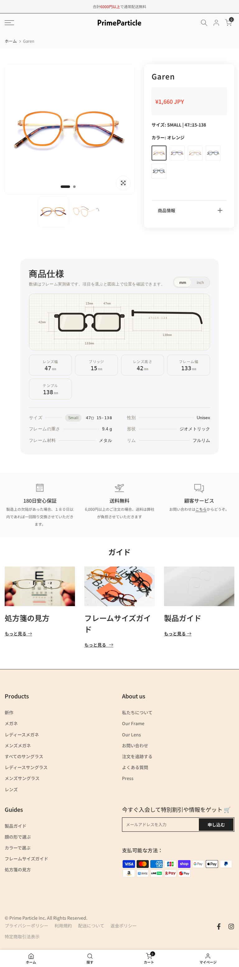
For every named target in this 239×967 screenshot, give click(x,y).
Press (128, 778)
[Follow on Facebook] (219, 926)
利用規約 (63, 925)
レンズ (11, 789)
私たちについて (137, 712)
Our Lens (131, 734)
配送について (91, 925)
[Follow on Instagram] (231, 926)
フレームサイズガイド (26, 858)
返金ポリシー (123, 925)
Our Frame (133, 723)
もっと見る (15, 633)
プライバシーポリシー (26, 925)
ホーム (11, 41)
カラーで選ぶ (17, 848)
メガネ (11, 723)
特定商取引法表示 (22, 936)
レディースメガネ (22, 734)
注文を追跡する (137, 756)
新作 (9, 712)
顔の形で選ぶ (18, 837)
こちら (201, 509)
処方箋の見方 (27, 617)
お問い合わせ (135, 745)
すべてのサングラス (24, 756)
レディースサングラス (26, 767)
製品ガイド (182, 617)
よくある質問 (135, 767)
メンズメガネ (18, 745)
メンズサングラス (22, 778)
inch (200, 282)
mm (182, 282)
